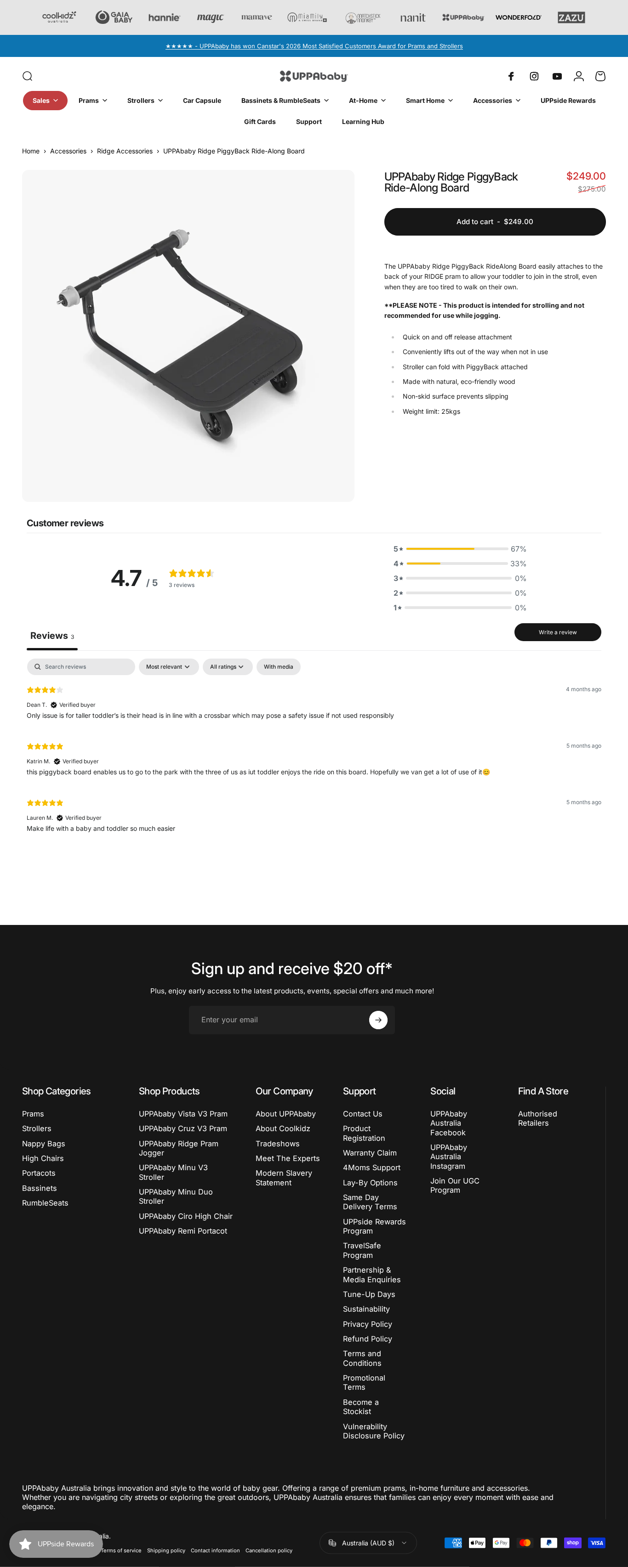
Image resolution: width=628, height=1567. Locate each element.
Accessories (68, 151)
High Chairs (43, 1158)
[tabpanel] (314, 749)
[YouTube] (557, 76)
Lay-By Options (370, 1182)
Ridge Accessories (125, 151)
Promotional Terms (364, 1382)
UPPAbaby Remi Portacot (183, 1230)
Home (31, 151)
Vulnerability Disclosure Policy (374, 1431)
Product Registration (364, 1133)
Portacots (39, 1173)
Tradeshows (278, 1143)
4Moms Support (371, 1167)
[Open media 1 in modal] (188, 336)
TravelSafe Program (362, 1250)
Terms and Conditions (362, 1358)
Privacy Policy (367, 1324)
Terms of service (121, 1550)
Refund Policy (367, 1338)
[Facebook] (511, 76)
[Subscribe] (378, 1020)
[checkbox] (279, 667)
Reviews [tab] (52, 635)
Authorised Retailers (537, 1118)
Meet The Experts (288, 1158)
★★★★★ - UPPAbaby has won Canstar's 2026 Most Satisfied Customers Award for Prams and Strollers (314, 46)
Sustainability (366, 1308)
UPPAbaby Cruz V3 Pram (183, 1128)
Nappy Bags (43, 1143)
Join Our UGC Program (455, 1185)
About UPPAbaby (286, 1113)
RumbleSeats (45, 1202)
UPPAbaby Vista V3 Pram (183, 1113)
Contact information (215, 1550)
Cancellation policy (268, 1550)
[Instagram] (534, 76)
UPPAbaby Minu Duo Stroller (176, 1196)
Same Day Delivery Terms (370, 1202)
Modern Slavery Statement (284, 1177)
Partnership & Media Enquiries (372, 1274)
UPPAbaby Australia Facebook (448, 1123)
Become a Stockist (361, 1407)
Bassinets (39, 1188)
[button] (460, 548)
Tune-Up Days (369, 1294)
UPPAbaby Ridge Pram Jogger (178, 1148)
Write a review (558, 632)
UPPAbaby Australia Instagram (448, 1157)
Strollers (36, 1128)
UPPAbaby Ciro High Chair (186, 1216)
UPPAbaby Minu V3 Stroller (173, 1172)
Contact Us (363, 1113)
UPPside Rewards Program (374, 1226)
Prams (33, 1113)
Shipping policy (166, 1550)
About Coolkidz (283, 1128)
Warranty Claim (370, 1152)
